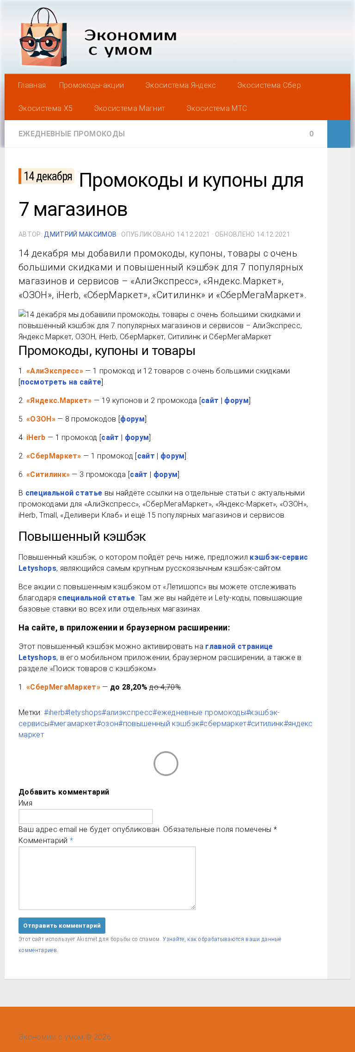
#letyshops (83, 712)
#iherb (54, 712)
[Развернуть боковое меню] (338, 134)
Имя (25, 803)
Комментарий (45, 840)
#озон (108, 723)
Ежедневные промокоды (71, 133)
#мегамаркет (73, 723)
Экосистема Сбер (269, 85)
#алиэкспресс (127, 712)
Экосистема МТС (216, 108)
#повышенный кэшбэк (158, 723)
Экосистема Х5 (45, 108)
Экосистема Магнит (129, 108)
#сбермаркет (223, 723)
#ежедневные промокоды (199, 712)
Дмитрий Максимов (80, 234)
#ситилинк (265, 723)
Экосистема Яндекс (180, 85)
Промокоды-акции (91, 85)
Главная (32, 85)
